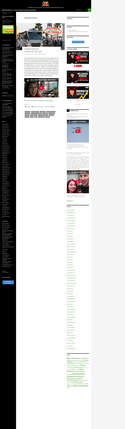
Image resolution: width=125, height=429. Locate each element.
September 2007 (70, 322)
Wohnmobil (41, 116)
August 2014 (70, 285)
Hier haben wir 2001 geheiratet (39, 59)
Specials (3, 251)
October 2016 (70, 223)
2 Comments (43, 54)
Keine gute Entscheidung (7, 52)
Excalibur (28, 111)
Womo (47, 116)
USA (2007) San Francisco (7, 264)
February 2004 (70, 327)
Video (71, 386)
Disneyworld (73, 365)
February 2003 (70, 330)
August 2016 (70, 228)
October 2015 (70, 249)
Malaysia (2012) (5, 245)
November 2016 (70, 220)
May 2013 (69, 304)
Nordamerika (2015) (43, 115)
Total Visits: (4, 40)
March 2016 (69, 238)
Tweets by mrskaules (71, 30)
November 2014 (70, 278)
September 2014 (70, 283)
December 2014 (70, 275)
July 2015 (69, 257)
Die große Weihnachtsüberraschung (75, 195)
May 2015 (69, 262)
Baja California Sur (83, 358)
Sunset (75, 383)
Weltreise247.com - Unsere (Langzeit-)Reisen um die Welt (19, 10)
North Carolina (70, 382)
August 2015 (70, 254)
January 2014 (70, 296)
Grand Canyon (35, 111)
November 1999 (70, 343)
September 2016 (70, 225)
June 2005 (69, 325)
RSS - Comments (5, 272)
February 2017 (70, 212)
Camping (69, 362)
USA (36, 116)
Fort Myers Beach (70, 367)
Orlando (75, 382)
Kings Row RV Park (51, 111)
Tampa (78, 383)
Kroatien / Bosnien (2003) (7, 241)
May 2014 (69, 293)
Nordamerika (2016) (73, 380)
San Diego (79, 382)
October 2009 (70, 312)
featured (78, 365)
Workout (68, 387)
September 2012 (70, 309)
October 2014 (70, 280)
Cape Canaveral (75, 362)
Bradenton (80, 360)
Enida (37, 54)
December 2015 (70, 244)
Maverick (45, 113)
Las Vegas (28, 113)
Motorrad (51, 113)
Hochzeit (43, 111)
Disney (68, 365)
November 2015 (70, 246)
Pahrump (51, 115)
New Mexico (69, 374)
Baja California (72, 358)
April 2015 (69, 265)
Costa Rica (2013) (82, 362)
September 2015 (70, 251)
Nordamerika (34, 115)
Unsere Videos (74, 110)
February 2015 (70, 270)
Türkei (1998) (4, 256)
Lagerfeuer (84, 367)
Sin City (27, 116)
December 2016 (70, 218)
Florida (83, 365)
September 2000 (70, 338)
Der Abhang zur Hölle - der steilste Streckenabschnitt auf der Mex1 (8, 61)
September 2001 (70, 335)
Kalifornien (78, 367)
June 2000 (69, 340)
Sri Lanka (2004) (5, 255)
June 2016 (69, 233)
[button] (80, 69)
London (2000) (5, 243)
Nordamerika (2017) (83, 380)
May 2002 (69, 332)
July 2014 (69, 288)
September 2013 (70, 301)
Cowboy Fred (70, 363)
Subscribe (79, 65)
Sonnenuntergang (70, 383)
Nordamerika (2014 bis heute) (31, 49)
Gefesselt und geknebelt (7, 78)
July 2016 (69, 231)
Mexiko (69, 371)
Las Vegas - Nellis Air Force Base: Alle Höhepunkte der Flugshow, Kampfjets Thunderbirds (76, 146)
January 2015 (70, 272)
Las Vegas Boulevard (36, 113)
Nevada (27, 115)
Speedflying (4, 253)
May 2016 (69, 236)
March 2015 (69, 267)
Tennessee (83, 383)
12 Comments (82, 196)
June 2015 (69, 259)
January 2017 (70, 215)
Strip (32, 116)
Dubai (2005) (4, 239)
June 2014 (69, 291)
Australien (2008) (5, 225)
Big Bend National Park (72, 360)
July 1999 (69, 345)
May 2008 (69, 319)
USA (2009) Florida (5, 266)
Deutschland (86, 363)
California (85, 360)
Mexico (81, 369)
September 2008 (70, 317)
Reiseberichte (79, 10)
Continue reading (49, 100)
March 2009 (69, 314)
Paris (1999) (4, 249)
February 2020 (70, 210)
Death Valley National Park (79, 363)
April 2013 (69, 306)
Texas (86, 383)
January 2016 (70, 241)
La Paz (68, 369)
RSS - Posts (4, 271)
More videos (70, 200)
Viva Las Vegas (33, 51)
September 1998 (70, 348)
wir (86, 10)
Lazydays (77, 369)
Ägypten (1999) (5, 223)
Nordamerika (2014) (75, 376)
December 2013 (70, 298)
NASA (79, 371)
